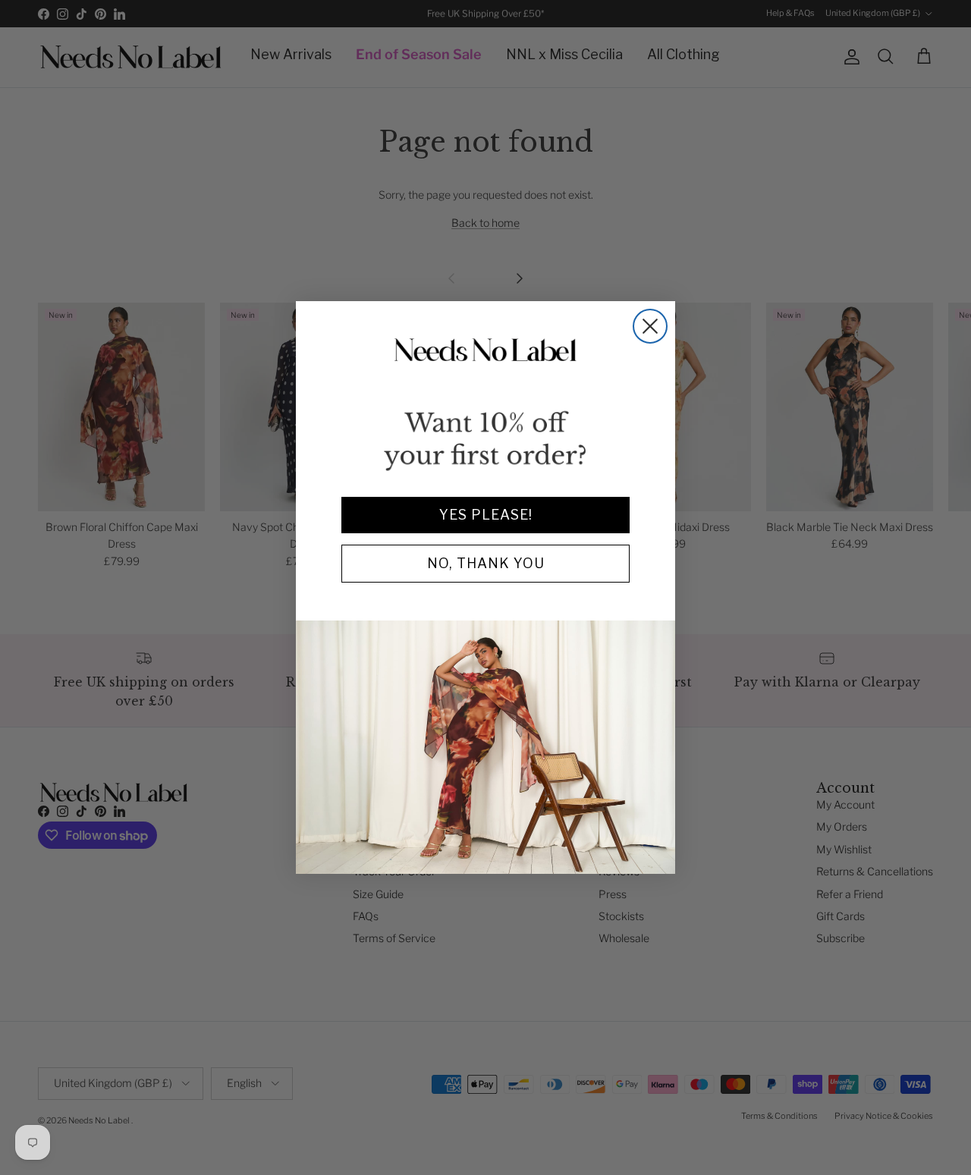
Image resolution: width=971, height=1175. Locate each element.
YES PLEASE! (486, 515)
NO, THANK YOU (486, 563)
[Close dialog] (650, 326)
